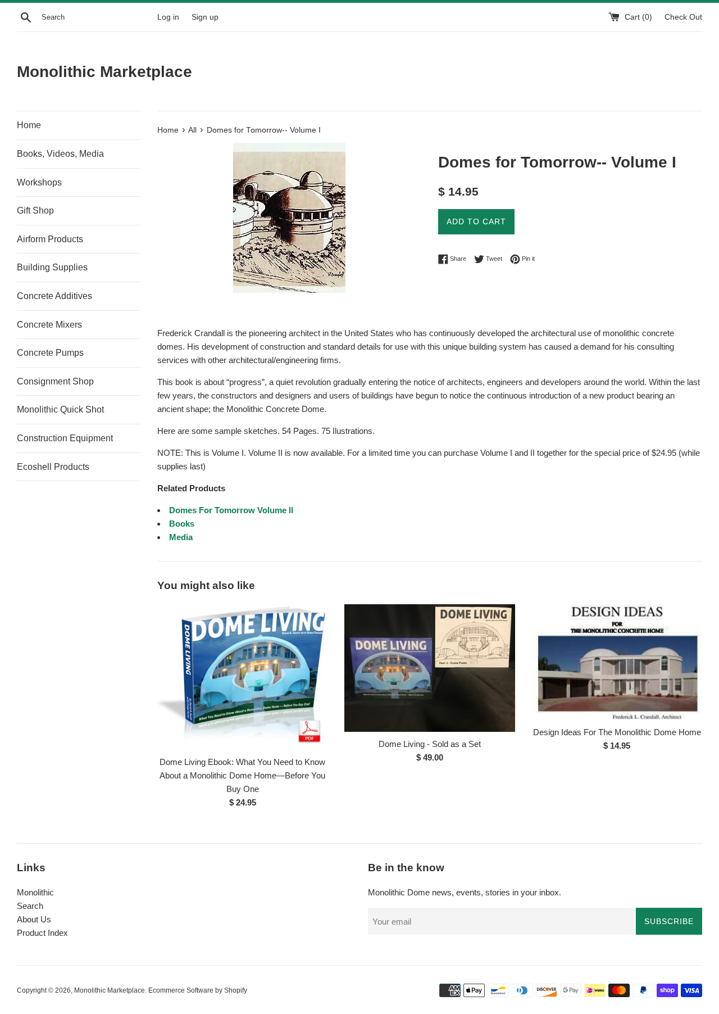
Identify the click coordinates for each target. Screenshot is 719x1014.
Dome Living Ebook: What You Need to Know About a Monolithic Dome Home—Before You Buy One (242, 775)
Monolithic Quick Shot (60, 409)
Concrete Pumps (50, 352)
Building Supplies (52, 267)
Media (181, 537)
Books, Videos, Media (60, 154)
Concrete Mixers (49, 324)
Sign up (205, 17)
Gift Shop (35, 210)
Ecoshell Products (53, 467)
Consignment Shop (55, 381)
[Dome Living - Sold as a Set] (429, 668)
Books (181, 523)
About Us (34, 919)
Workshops (39, 182)
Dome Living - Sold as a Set (430, 744)
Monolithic (35, 892)
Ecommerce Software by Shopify (197, 990)
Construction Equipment (65, 438)
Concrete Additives (54, 296)
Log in (168, 17)
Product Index (42, 933)
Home (29, 125)
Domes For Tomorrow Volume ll (231, 510)
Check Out (683, 17)
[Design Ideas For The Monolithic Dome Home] (617, 662)
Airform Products (50, 239)
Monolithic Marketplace (104, 71)
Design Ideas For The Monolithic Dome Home (617, 732)
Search (30, 906)
